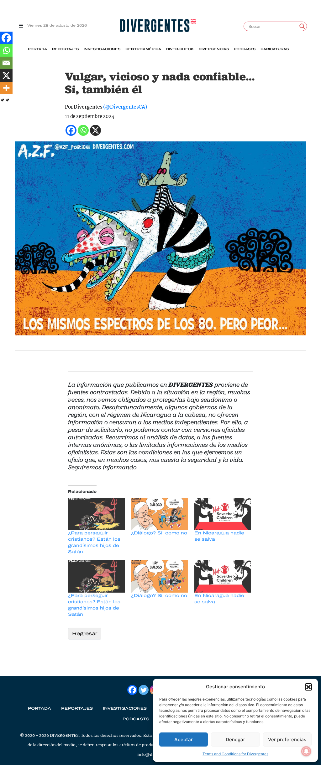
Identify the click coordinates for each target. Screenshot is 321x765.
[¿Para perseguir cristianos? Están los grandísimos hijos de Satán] (96, 514)
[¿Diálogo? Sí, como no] (159, 514)
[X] (6, 75)
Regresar (84, 633)
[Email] (6, 63)
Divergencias (214, 49)
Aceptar (183, 739)
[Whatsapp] (6, 50)
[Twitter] (144, 690)
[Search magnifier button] (302, 26)
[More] (6, 88)
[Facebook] (6, 38)
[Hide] (2, 100)
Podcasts (244, 49)
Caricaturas (274, 49)
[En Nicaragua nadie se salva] (222, 514)
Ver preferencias (287, 739)
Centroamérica (143, 49)
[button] (308, 687)
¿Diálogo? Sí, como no (159, 533)
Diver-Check (180, 49)
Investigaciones (102, 49)
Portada (37, 49)
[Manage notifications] (306, 751)
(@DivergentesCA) (125, 107)
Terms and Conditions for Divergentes (235, 754)
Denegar (235, 739)
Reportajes (65, 49)
